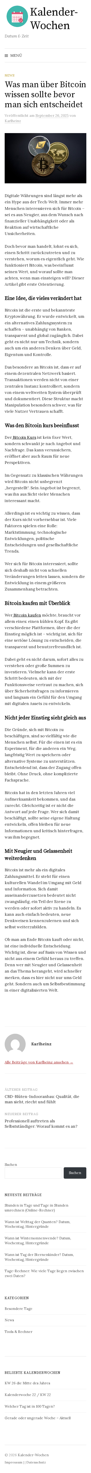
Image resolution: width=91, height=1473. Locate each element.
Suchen (11, 1164)
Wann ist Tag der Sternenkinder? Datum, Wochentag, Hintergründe (39, 1257)
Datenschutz (36, 1462)
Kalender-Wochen (54, 19)
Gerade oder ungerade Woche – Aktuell (38, 1418)
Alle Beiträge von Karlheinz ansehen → (39, 1062)
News (9, 75)
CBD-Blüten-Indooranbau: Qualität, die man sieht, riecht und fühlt (42, 1099)
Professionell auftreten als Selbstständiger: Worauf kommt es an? (41, 1123)
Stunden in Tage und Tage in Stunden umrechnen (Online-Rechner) (36, 1207)
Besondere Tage (18, 1308)
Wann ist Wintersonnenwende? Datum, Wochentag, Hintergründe (38, 1240)
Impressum (13, 1462)
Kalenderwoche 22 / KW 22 (28, 1394)
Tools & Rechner (18, 1331)
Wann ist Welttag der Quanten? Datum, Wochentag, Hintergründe (37, 1224)
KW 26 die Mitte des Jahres (27, 1383)
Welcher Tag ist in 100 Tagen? (30, 1406)
